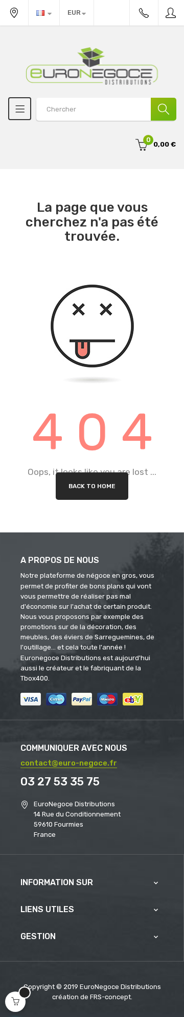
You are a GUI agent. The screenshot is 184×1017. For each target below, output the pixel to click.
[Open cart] (15, 1002)
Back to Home (92, 486)
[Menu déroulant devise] (44, 12)
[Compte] (171, 12)
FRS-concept (110, 997)
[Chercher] (163, 109)
